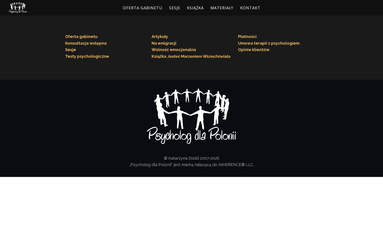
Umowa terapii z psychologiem (268, 43)
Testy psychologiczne (87, 56)
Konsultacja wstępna (86, 43)
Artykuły (160, 36)
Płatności (247, 36)
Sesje (174, 7)
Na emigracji (164, 43)
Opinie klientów (254, 49)
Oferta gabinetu (81, 36)
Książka (195, 7)
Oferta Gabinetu (142, 7)
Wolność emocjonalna (174, 49)
